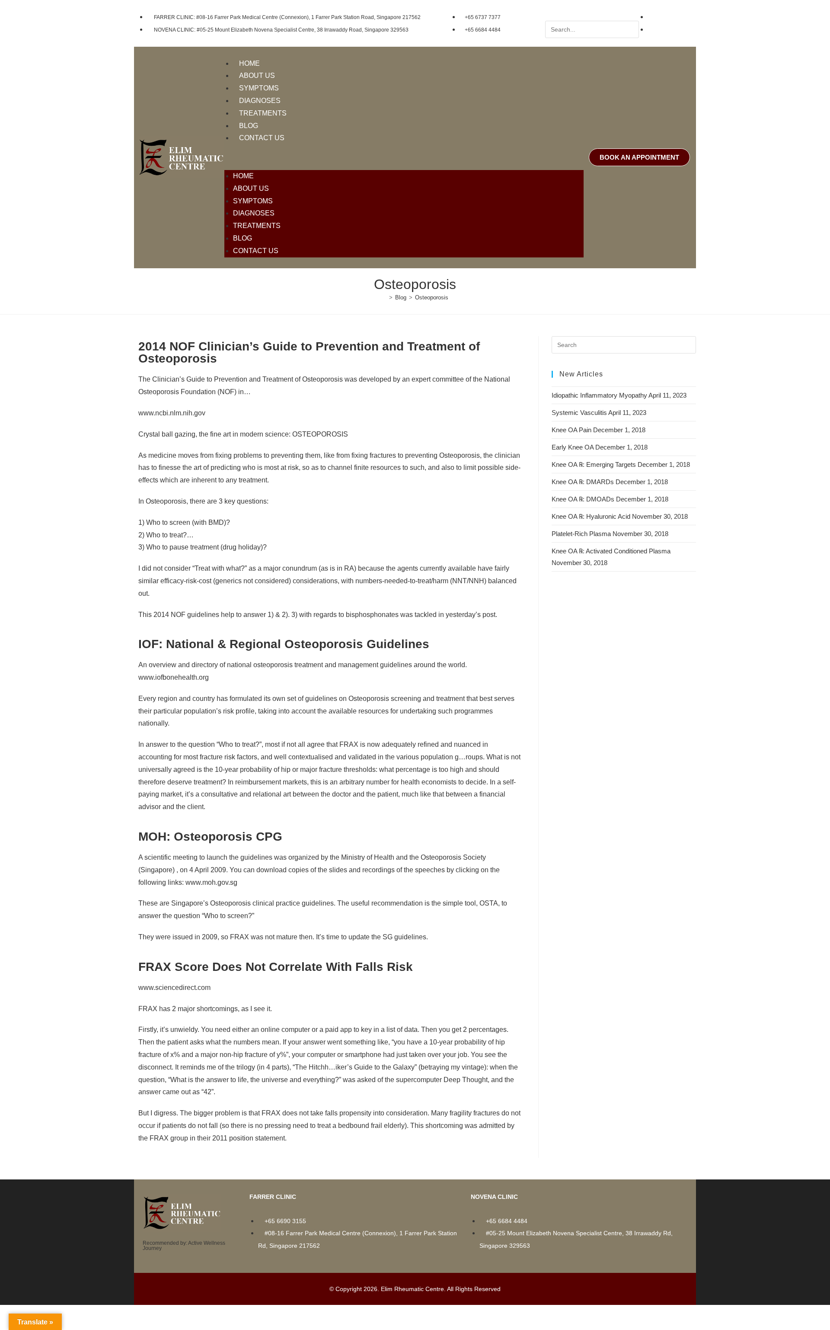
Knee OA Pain (571, 430)
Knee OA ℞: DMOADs (583, 499)
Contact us (261, 137)
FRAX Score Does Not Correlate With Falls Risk (275, 966)
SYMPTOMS (259, 88)
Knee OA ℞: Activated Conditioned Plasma (611, 551)
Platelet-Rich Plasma (581, 533)
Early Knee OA (573, 447)
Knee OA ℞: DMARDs (583, 481)
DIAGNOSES (260, 100)
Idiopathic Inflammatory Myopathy (599, 395)
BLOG (248, 125)
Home (249, 63)
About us (257, 75)
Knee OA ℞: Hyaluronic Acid (591, 516)
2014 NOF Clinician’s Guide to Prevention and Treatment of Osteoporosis (309, 352)
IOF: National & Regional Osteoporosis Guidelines (283, 644)
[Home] (384, 297)
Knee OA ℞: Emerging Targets (594, 464)
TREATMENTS (263, 113)
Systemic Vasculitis (579, 412)
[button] (404, 157)
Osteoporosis (431, 297)
